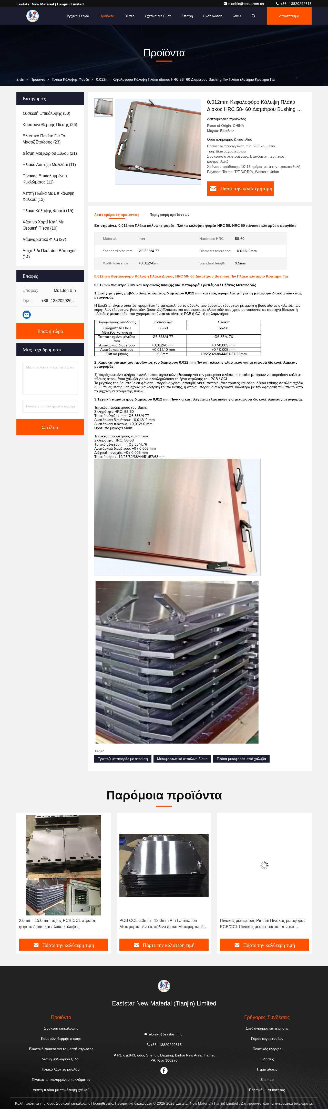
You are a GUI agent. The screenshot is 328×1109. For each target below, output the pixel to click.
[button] (25, 877)
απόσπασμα (289, 16)
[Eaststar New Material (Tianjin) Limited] (32, 16)
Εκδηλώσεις (212, 16)
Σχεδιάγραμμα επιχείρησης (267, 1028)
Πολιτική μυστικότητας (267, 1090)
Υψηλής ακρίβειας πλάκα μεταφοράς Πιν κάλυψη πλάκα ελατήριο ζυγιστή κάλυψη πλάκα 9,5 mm (264, 923)
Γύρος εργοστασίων (267, 1038)
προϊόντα (37, 79)
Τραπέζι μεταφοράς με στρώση (123, 759)
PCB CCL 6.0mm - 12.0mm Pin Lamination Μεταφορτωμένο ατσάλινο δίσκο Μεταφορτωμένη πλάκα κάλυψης (63, 924)
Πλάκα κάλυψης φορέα (70, 79)
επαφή (187, 16)
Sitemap (267, 1079)
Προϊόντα (106, 16)
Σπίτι (20, 79)
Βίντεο (130, 16)
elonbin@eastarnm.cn (246, 4)
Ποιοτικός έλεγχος (267, 1049)
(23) (44, 139)
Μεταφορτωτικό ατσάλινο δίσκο (182, 759)
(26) (50, 124)
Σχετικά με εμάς (158, 16)
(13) (48, 196)
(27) (44, 239)
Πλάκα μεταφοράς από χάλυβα (241, 759)
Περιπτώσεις (267, 1069)
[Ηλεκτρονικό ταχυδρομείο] (26, 314)
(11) (49, 164)
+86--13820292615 (295, 4)
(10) (43, 225)
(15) (48, 211)
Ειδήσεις (267, 1059)
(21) (50, 153)
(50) (46, 113)
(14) (50, 254)
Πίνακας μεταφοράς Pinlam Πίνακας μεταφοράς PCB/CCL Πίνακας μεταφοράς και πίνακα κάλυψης (162, 924)
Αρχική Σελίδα (78, 16)
